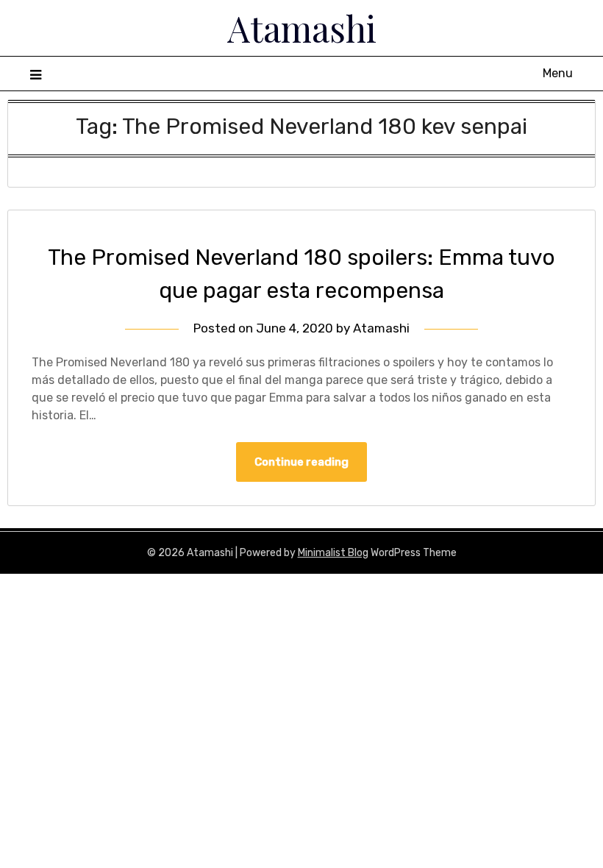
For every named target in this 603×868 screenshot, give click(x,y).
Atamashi (302, 27)
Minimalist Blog (333, 553)
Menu (558, 73)
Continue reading (301, 462)
